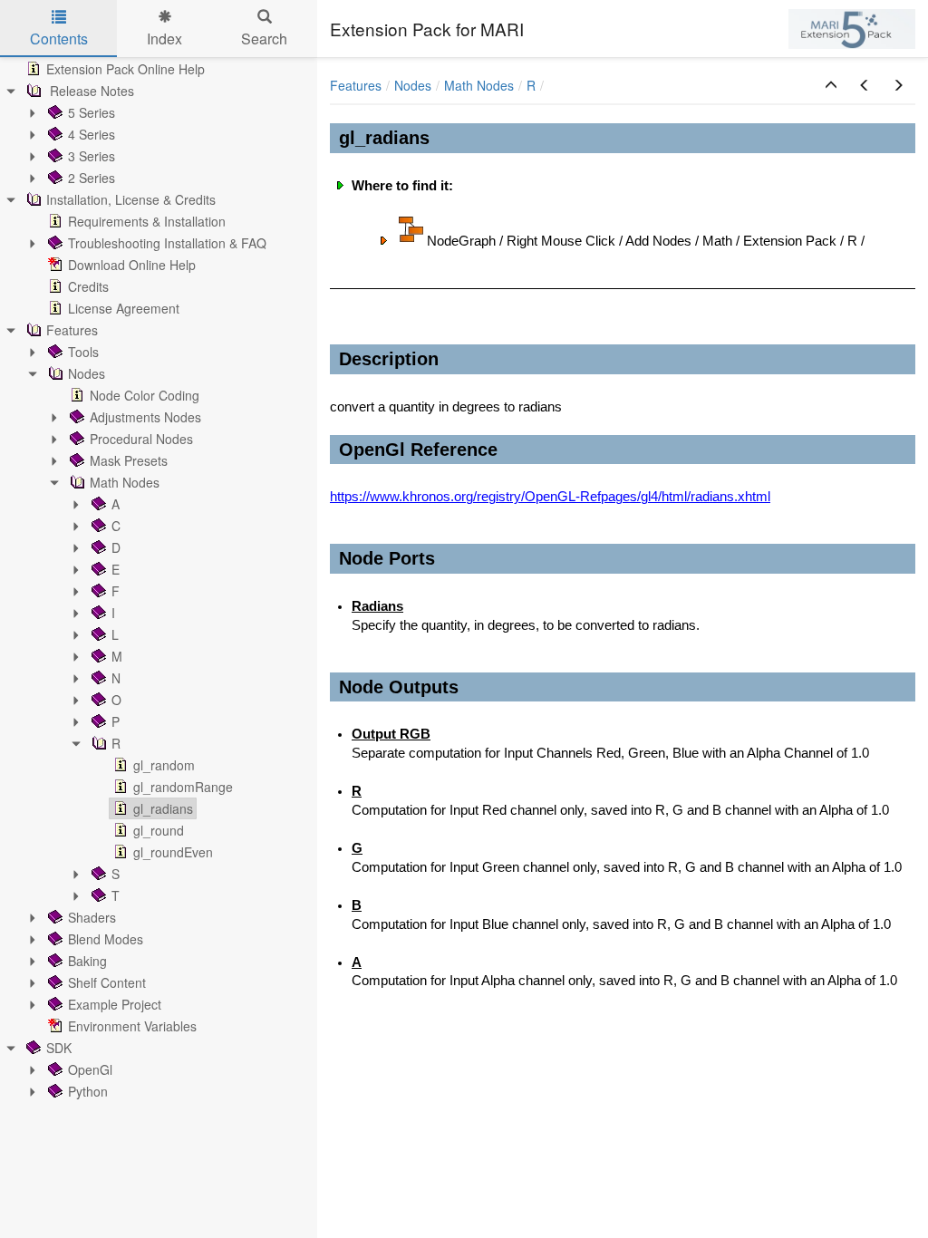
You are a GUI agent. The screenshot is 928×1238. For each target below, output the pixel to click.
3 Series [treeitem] (91, 156)
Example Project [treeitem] (114, 1004)
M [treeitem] (116, 656)
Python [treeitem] (88, 1091)
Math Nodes (479, 85)
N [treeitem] (116, 678)
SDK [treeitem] (59, 1048)
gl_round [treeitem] (158, 830)
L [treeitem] (115, 634)
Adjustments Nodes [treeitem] (145, 417)
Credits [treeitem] (88, 286)
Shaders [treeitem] (92, 917)
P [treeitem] (115, 721)
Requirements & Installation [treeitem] (147, 221)
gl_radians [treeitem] (163, 808)
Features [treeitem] (72, 330)
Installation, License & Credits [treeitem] (131, 199)
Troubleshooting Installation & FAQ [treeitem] (167, 243)
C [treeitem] (116, 526)
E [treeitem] (115, 569)
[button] (831, 85)
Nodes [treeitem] (86, 373)
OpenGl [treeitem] (90, 1069)
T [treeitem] (115, 895)
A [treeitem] (115, 504)
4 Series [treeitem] (91, 134)
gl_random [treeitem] (164, 765)
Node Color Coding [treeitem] (144, 395)
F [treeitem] (115, 591)
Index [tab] (164, 38)
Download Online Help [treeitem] (132, 265)
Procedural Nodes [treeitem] (141, 439)
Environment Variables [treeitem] (132, 1026)
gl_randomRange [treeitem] (183, 787)
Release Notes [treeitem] (90, 91)
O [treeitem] (116, 700)
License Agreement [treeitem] (123, 308)
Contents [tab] (59, 38)
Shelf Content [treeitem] (107, 982)
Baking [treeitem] (87, 961)
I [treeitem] (113, 613)
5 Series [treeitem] (91, 112)
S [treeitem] (115, 874)
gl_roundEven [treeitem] (173, 852)
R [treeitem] (116, 743)
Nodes (412, 85)
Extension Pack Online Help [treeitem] (125, 69)
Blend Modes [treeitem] (105, 939)
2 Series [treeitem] (91, 178)
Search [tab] (264, 38)
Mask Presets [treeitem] (129, 460)
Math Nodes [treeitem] (125, 482)
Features (356, 85)
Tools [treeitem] (83, 352)
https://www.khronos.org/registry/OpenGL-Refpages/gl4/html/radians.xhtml (550, 496)
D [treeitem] (116, 547)
